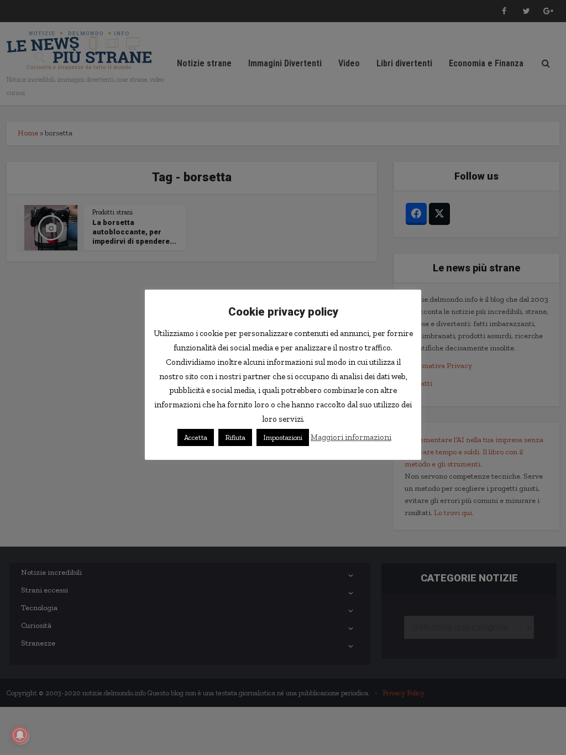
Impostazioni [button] (282, 437)
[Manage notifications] (20, 735)
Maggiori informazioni (351, 437)
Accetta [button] (195, 437)
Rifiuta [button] (235, 437)
